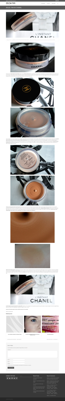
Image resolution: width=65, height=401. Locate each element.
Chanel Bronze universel (36, 39)
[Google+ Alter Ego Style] (17, 378)
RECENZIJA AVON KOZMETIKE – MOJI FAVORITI (14, 339)
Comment (9, 349)
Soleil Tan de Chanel (52, 39)
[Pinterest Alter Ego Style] (12, 378)
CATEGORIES (43, 3)
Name (9, 359)
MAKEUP (28, 39)
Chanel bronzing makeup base (44, 39)
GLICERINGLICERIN (53, 395)
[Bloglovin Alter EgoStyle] (14, 378)
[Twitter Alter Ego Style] (10, 378)
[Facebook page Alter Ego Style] (7, 378)
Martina (48, 395)
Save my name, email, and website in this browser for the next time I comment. (19, 365)
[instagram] (57, 1)
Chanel (31, 39)
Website (9, 363)
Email (9, 361)
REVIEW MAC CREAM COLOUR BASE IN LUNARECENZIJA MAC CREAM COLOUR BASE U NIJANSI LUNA (53, 382)
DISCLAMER (53, 3)
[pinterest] (58, 1)
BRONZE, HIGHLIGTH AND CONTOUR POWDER (19, 39)
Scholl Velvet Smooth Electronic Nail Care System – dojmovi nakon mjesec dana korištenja (39, 388)
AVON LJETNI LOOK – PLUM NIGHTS (52, 339)
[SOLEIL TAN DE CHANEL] (32, 25)
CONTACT (48, 3)
